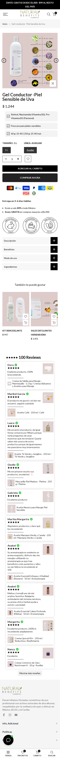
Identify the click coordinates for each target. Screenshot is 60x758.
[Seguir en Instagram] (9, 715)
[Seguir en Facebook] (3, 715)
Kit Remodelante (12, 330)
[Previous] (4, 60)
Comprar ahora (30, 177)
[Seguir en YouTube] (16, 715)
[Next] (56, 60)
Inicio (4, 24)
